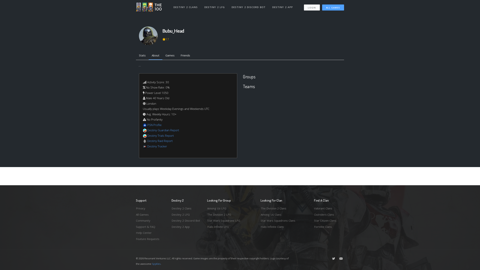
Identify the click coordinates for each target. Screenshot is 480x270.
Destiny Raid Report (160, 141)
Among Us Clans (271, 214)
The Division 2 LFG (219, 214)
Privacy (140, 208)
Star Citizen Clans (325, 220)
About (155, 55)
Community (143, 220)
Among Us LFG (216, 208)
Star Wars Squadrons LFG (223, 220)
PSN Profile (154, 125)
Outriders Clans (324, 214)
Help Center (144, 233)
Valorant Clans (323, 208)
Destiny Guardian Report (163, 130)
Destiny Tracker (157, 146)
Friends (185, 55)
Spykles (156, 264)
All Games (333, 7)
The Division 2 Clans (273, 208)
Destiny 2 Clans (185, 7)
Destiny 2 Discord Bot (249, 7)
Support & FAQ (145, 227)
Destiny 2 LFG (214, 7)
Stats (142, 55)
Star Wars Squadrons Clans (278, 220)
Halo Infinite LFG (218, 227)
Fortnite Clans (323, 227)
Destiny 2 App (282, 7)
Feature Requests (147, 239)
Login (312, 7)
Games (170, 55)
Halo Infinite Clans (272, 227)
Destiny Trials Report (160, 135)
